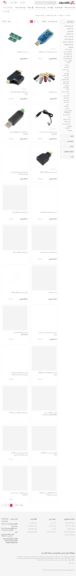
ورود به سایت (52, 526)
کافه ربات (67, 15)
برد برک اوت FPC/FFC (22, 52)
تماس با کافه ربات (32, 526)
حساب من (53, 523)
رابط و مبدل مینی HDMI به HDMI (20, 292)
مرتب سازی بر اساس (53, 21)
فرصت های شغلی (32, 529)
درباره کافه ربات (33, 523)
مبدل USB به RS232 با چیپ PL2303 (18, 413)
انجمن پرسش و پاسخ (69, 532)
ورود (21, 2)
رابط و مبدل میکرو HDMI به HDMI (48, 172)
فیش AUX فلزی (53, 92)
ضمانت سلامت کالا (70, 526)
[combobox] (45, 3)
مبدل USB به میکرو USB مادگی (20, 212)
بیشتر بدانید (71, 563)
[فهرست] (28, 21)
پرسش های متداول (70, 523)
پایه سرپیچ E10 (53, 292)
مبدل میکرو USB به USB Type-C (49, 212)
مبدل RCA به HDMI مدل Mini (20, 252)
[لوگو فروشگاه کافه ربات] (67, 2)
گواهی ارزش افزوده (32, 532)
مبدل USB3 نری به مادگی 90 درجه (48, 252)
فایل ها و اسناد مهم (70, 535)
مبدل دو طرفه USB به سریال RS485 (48, 52)
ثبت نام (12, 2)
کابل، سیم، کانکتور (51, 15)
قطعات (60, 15)
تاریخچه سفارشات (51, 532)
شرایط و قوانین (71, 529)
